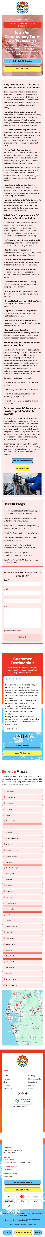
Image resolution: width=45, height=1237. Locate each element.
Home (18, 19)
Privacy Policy (14, 1225)
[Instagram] (22, 1093)
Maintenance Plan (35, 1079)
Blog (25, 19)
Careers (31, 1088)
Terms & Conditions (28, 1225)
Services (6, 1079)
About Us (6, 1085)
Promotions (32, 1082)
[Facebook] (18, 1093)
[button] (37, 1232)
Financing (31, 1076)
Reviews (31, 1085)
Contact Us (7, 1088)
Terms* (19, 630)
